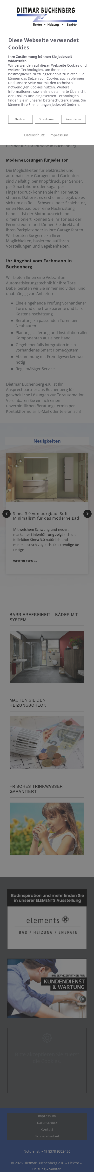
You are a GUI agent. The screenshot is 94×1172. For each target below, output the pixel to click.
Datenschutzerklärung (61, 100)
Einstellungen (47, 119)
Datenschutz (34, 135)
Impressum (58, 135)
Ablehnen (20, 119)
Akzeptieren (73, 119)
